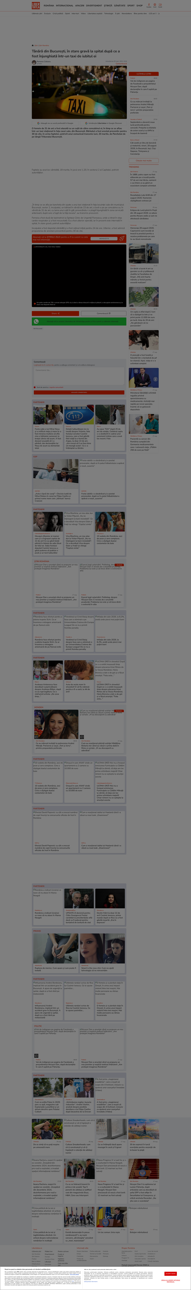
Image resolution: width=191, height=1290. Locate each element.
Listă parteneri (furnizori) (90, 1281)
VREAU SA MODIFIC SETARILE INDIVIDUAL (170, 1281)
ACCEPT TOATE (171, 1274)
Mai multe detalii (74, 1274)
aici (73, 1281)
